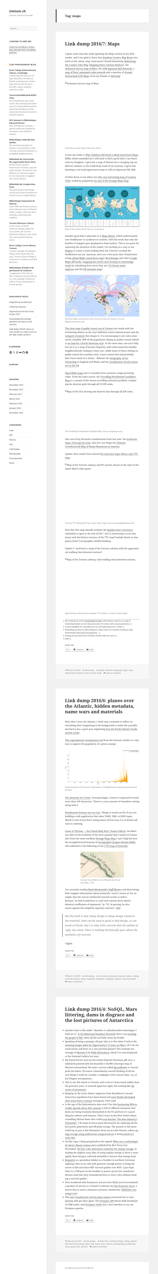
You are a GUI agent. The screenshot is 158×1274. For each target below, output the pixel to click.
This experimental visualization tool (84, 740)
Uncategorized (15, 458)
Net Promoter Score (124, 1186)
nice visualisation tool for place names (90, 1197)
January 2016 (15, 408)
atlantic (122, 976)
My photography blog (23, 64)
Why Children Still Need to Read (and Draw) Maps (111, 154)
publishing (130, 1244)
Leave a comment (113, 673)
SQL (78, 1246)
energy (81, 1244)
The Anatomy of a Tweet (78, 797)
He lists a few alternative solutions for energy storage (105, 1148)
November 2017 (16, 389)
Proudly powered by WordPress (79, 1268)
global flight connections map (87, 258)
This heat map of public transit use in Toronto (89, 328)
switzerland (70, 673)
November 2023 (16, 385)
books (129, 976)
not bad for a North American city (85, 343)
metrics (109, 1244)
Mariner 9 (82, 1052)
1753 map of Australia (116, 845)
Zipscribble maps (74, 373)
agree (69, 943)
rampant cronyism (75, 335)
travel (99, 673)
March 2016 (14, 399)
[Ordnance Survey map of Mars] (102, 114)
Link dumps (14, 449)
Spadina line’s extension (120, 529)
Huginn (69, 250)
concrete (69, 979)
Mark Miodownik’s (105, 889)
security (125, 979)
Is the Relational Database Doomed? (97, 1034)
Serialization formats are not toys (82, 812)
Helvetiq (115, 76)
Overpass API (107, 1200)
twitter (133, 979)
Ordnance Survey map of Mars (81, 68)
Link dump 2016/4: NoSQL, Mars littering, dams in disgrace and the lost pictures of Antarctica (101, 1014)
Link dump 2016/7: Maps (92, 44)
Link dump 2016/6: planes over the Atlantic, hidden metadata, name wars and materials (99, 706)
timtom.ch (17, 11)
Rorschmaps (111, 258)
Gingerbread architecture (20, 302)
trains (86, 673)
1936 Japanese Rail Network (117, 68)
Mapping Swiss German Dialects (106, 64)
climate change (116, 1241)
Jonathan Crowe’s (118, 57)
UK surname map (92, 269)
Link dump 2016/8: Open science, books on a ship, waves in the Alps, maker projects (22, 332)
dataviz (101, 670)
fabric (87, 1244)
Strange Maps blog (105, 838)
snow (67, 1246)
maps (125, 670)
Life (11, 444)
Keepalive (70, 1160)
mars (131, 670)
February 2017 (15, 394)
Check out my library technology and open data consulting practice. (22, 50)
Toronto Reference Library (21, 223)
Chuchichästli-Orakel (93, 621)
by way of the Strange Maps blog (111, 180)
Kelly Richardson (100, 1052)
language (118, 670)
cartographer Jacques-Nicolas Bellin (117, 842)
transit (93, 673)
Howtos (12, 440)
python (118, 979)
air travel (102, 976)
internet (109, 670)
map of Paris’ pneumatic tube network (85, 72)
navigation (109, 979)
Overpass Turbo (93, 1204)
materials (91, 979)
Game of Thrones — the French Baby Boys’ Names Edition (95, 831)
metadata (100, 979)
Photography (15, 453)
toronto (79, 673)
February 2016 (15, 403)
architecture (112, 976)
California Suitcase (17, 307)
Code (11, 430)
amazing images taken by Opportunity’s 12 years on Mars (95, 1045)
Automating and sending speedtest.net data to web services (20, 322)
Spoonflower (120, 1067)
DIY (10, 435)
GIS (92, 1244)
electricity (73, 1244)
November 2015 (16, 412)
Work (11, 463)
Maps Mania (108, 235)
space (73, 1246)
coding (136, 976)
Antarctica (104, 1241)
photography (119, 1244)
